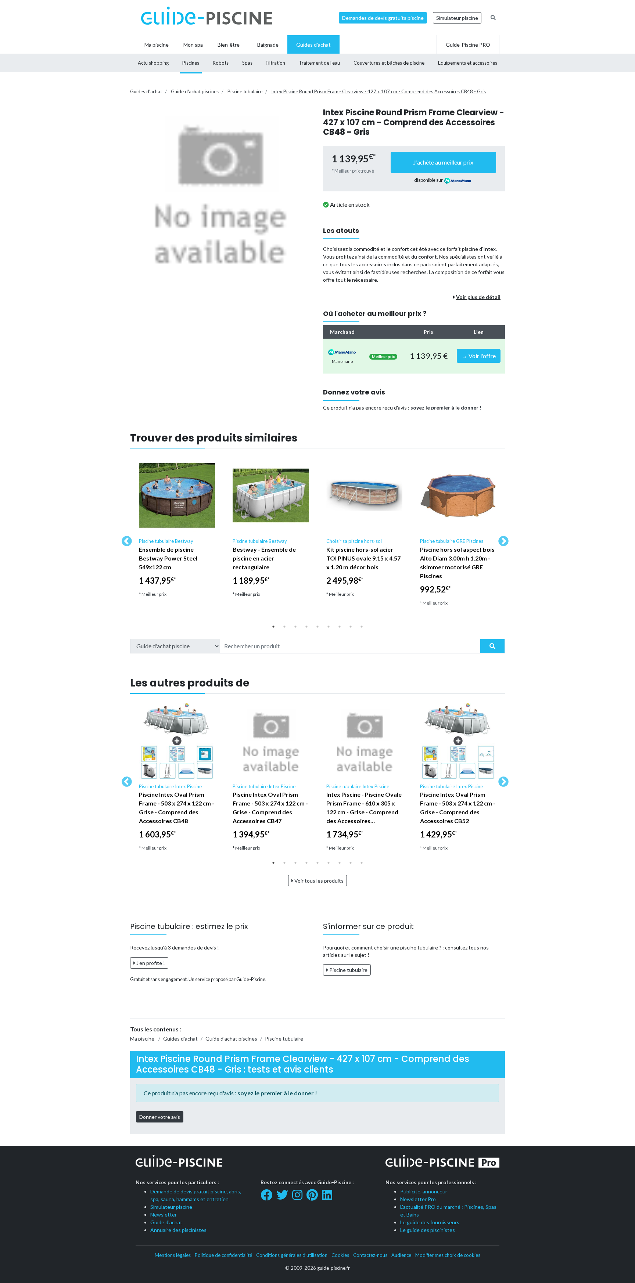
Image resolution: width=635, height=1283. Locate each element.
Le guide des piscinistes (427, 1230)
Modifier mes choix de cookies (447, 1255)
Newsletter (163, 1214)
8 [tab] (350, 626)
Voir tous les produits (318, 880)
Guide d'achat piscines (195, 91)
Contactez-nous (370, 1255)
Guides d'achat (146, 91)
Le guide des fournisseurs (429, 1222)
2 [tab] (284, 626)
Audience (401, 1255)
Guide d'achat (166, 1222)
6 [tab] (328, 626)
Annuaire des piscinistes (178, 1230)
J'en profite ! (150, 963)
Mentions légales (173, 1255)
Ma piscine (142, 1038)
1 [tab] (273, 626)
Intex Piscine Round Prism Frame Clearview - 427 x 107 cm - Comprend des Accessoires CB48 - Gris (378, 91)
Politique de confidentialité (223, 1255)
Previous (124, 539)
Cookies (340, 1255)
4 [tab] (306, 626)
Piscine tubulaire (244, 91)
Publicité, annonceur (423, 1191)
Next (501, 539)
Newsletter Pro (418, 1199)
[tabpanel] (177, 530)
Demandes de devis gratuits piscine (383, 18)
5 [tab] (317, 626)
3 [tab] (295, 626)
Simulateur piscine (457, 18)
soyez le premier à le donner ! (445, 407)
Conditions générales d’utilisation (291, 1255)
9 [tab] (361, 626)
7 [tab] (339, 626)
